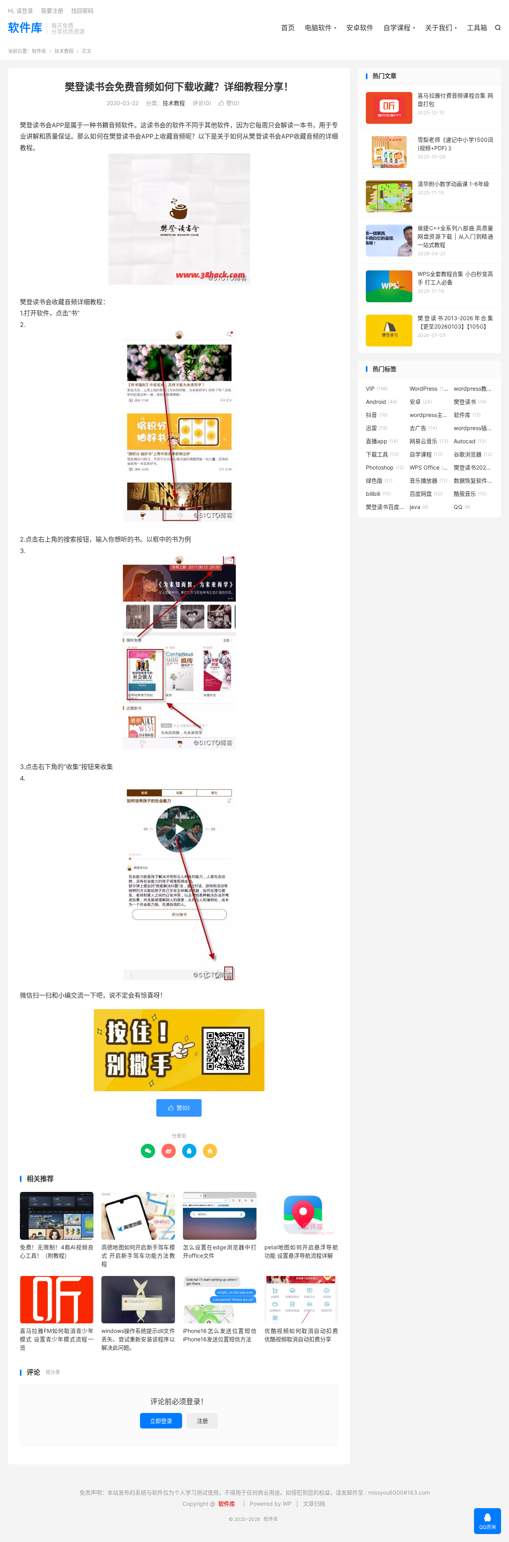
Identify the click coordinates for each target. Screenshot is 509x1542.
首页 (288, 28)
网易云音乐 (429, 441)
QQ (462, 506)
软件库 (25, 28)
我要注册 (52, 10)
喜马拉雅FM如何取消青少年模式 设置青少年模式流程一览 (56, 1339)
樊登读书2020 (473, 467)
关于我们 (438, 28)
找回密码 (82, 10)
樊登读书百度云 (386, 506)
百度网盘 (426, 493)
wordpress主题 (429, 414)
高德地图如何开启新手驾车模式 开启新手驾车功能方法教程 (138, 1255)
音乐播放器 (428, 480)
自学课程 (396, 28)
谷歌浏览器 (473, 454)
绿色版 (379, 480)
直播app (382, 441)
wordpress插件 (473, 428)
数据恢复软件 (473, 480)
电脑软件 (318, 28)
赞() (229, 103)
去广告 (423, 428)
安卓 (421, 401)
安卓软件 (359, 28)
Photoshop (385, 467)
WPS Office (429, 467)
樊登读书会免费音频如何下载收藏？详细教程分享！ (179, 87)
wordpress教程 (473, 388)
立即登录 (161, 1420)
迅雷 (376, 428)
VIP (377, 388)
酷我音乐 (470, 493)
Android (381, 401)
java (419, 506)
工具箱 (477, 28)
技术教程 (64, 51)
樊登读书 (470, 401)
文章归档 (314, 1503)
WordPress (429, 388)
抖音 (376, 414)
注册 (202, 1420)
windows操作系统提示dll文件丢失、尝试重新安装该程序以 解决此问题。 (138, 1339)
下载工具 (382, 454)
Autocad (470, 441)
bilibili (378, 493)
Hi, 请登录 (20, 10)
